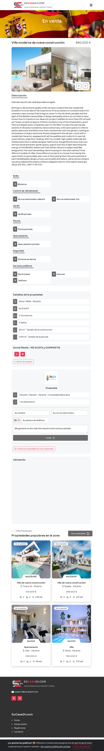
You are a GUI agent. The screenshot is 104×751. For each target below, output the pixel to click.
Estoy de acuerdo (82, 747)
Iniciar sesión (20, 724)
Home (17, 720)
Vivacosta (51, 388)
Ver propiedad (20, 544)
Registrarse (19, 728)
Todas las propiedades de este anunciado (34, 449)
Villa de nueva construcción (31, 583)
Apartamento (31, 647)
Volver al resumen (24, 361)
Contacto (18, 732)
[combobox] (17, 420)
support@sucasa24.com (26, 692)
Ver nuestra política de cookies (55, 746)
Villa (71, 647)
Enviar (48, 438)
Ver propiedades (78, 533)
